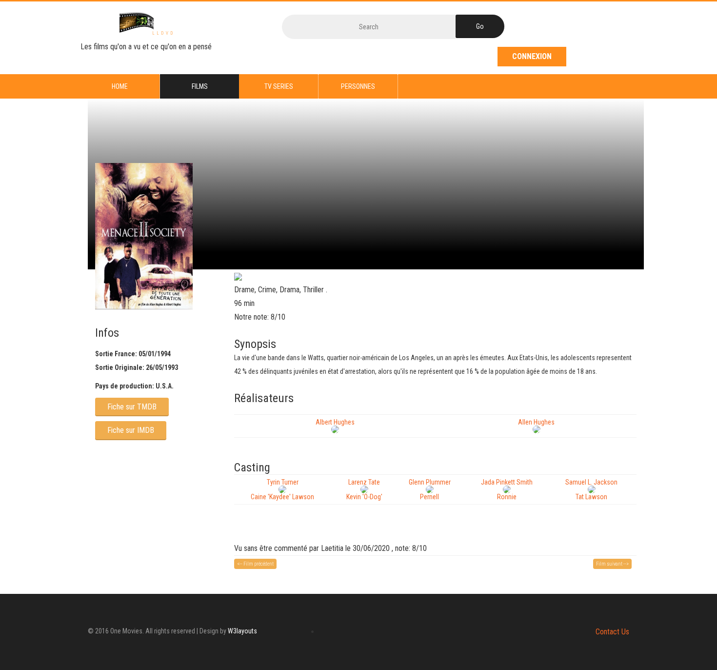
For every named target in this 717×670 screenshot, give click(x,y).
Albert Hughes (335, 422)
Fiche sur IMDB (130, 430)
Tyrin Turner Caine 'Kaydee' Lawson (282, 489)
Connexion (532, 56)
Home (120, 86)
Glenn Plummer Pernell (430, 489)
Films (200, 86)
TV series (278, 86)
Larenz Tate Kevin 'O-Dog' (364, 489)
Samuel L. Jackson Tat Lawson (591, 489)
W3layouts (242, 631)
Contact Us (612, 631)
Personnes (358, 86)
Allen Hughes (536, 422)
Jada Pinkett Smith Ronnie (507, 489)
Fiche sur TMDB (132, 406)
